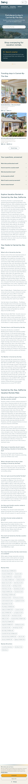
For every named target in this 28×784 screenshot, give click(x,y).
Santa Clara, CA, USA (18, 582)
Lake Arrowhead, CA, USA (7, 600)
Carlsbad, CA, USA (20, 579)
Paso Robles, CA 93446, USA (8, 606)
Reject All (14, 778)
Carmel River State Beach (7, 647)
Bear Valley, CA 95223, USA (7, 630)
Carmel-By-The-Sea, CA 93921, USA (9, 633)
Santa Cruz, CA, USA (6, 585)
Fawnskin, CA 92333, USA (7, 573)
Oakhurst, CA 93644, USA (7, 609)
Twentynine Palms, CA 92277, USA (18, 618)
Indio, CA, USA (21, 636)
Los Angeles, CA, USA (18, 612)
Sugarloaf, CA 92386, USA (7, 624)
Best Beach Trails (18, 647)
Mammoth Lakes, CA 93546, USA (9, 570)
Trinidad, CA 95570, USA (7, 591)
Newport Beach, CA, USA (7, 603)
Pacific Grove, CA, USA (6, 588)
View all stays (14, 148)
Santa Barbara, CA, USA (19, 588)
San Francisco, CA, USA (18, 597)
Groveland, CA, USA (19, 591)
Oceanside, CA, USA (6, 627)
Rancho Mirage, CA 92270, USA (8, 594)
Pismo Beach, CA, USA (16, 615)
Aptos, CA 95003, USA (6, 612)
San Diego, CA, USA (17, 585)
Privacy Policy (4, 772)
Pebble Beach (5, 650)
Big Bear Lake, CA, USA (7, 582)
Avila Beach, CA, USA (19, 624)
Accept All (14, 775)
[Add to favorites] (25, 80)
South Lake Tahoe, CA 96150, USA (9, 636)
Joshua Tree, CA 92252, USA (8, 621)
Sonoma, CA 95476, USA (7, 639)
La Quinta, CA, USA (19, 609)
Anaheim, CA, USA (5, 615)
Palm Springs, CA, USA (17, 627)
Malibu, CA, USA (5, 618)
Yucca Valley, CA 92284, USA (8, 579)
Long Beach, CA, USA (19, 600)
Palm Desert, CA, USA (6, 597)
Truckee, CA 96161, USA (7, 576)
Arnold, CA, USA (18, 573)
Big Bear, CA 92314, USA (20, 639)
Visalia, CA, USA (17, 576)
